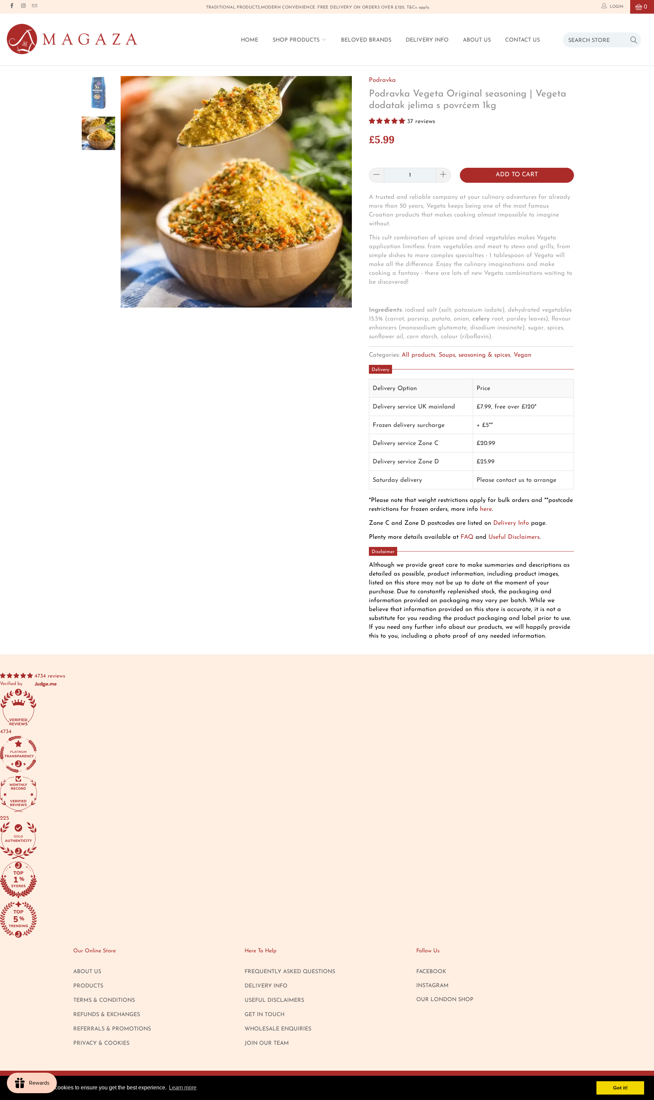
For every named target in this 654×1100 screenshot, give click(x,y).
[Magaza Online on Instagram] (23, 7)
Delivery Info (427, 40)
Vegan (522, 355)
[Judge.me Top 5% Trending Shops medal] (327, 920)
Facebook (431, 972)
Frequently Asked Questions (290, 972)
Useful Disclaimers (514, 537)
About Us (477, 40)
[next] (339, 197)
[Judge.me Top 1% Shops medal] (327, 881)
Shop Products (296, 40)
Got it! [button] (620, 1087)
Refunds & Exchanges (106, 1014)
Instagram (432, 985)
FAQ (467, 537)
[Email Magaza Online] (34, 7)
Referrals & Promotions (112, 1029)
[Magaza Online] (72, 39)
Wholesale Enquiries (278, 1029)
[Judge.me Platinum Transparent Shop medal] (327, 755)
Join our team (267, 1043)
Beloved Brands (366, 40)
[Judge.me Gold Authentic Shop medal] (327, 841)
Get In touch (264, 1014)
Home (249, 40)
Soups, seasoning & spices (474, 355)
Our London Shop (444, 999)
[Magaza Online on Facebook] (11, 7)
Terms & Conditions (104, 1000)
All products (418, 355)
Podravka (382, 80)
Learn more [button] (183, 1087)
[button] (387, 122)
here (486, 509)
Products (88, 986)
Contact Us (522, 40)
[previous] (133, 197)
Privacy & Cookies (101, 1043)
